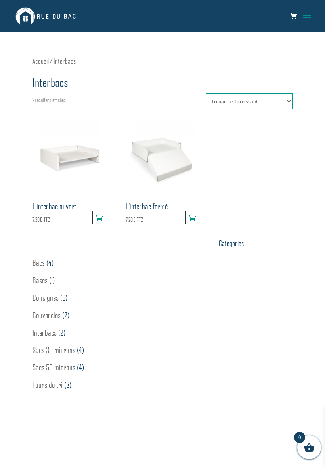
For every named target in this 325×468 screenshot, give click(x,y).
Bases (40, 280)
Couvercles (46, 315)
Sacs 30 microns (53, 350)
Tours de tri (47, 384)
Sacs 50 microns (53, 367)
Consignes (45, 297)
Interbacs (44, 332)
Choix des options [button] (99, 217)
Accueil (40, 61)
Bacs (38, 262)
